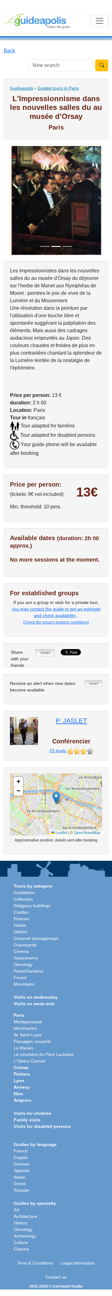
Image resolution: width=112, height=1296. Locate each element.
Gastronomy (26, 957)
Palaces (21, 918)
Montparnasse (28, 1021)
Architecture (25, 1216)
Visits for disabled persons (42, 1126)
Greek (20, 1183)
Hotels (20, 925)
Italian (20, 1177)
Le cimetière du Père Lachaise (44, 1054)
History (20, 1222)
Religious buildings (32, 905)
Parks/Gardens (28, 970)
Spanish (22, 1170)
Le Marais (23, 1047)
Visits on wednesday (36, 997)
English (21, 1157)
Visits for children (32, 1113)
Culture (21, 1242)
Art (16, 1209)
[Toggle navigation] (99, 21)
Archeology (25, 1235)
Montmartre (25, 1028)
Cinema (21, 951)
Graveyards (25, 944)
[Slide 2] (56, 246)
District (20, 931)
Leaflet (61, 833)
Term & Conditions (35, 1263)
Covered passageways (36, 938)
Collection (23, 899)
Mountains (24, 984)
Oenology (23, 964)
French (21, 1150)
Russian (22, 1190)
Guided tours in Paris (58, 88)
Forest (20, 977)
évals (58, 750)
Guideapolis (21, 88)
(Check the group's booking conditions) (56, 622)
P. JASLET (71, 720)
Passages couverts (32, 1041)
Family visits (27, 1119)
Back (9, 50)
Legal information (78, 1263)
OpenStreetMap (87, 833)
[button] (56, 798)
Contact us (56, 1277)
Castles (21, 912)
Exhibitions (24, 892)
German (22, 1164)
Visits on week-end (34, 1003)
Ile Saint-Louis (28, 1034)
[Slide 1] (44, 246)
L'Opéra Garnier (30, 1060)
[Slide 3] (67, 246)
